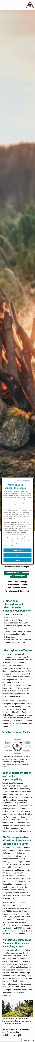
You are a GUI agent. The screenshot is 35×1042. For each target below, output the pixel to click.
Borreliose (9, 928)
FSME (19, 928)
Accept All (17, 560)
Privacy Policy (8, 545)
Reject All (17, 555)
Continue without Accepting (24, 480)
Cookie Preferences (28, 1040)
